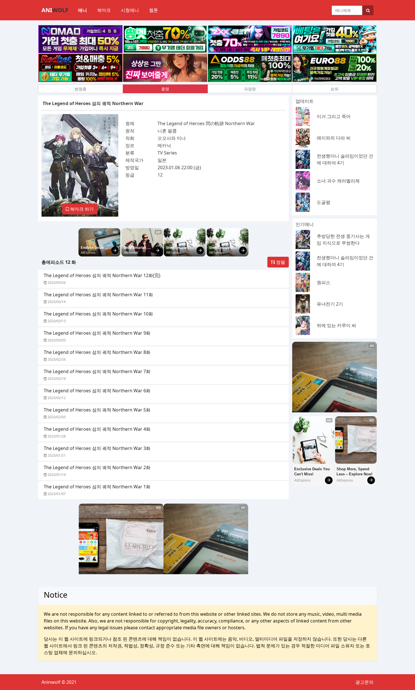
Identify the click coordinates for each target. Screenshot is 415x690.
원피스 (323, 282)
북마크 (104, 10)
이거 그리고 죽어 (334, 116)
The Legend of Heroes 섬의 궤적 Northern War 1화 (97, 487)
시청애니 (130, 10)
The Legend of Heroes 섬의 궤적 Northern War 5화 (97, 410)
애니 (82, 10)
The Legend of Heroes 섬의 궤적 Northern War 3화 (97, 448)
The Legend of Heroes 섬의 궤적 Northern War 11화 (98, 294)
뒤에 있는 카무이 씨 (336, 325)
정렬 (280, 262)
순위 (334, 89)
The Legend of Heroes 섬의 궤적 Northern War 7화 (97, 371)
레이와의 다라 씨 (334, 138)
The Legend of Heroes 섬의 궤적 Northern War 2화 (97, 467)
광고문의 (364, 682)
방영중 (80, 89)
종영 (165, 89)
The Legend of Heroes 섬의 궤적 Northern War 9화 (97, 333)
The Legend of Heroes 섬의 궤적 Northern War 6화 (97, 391)
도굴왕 (323, 202)
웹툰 (153, 10)
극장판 (250, 89)
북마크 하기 (81, 209)
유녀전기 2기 (330, 304)
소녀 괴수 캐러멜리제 (338, 181)
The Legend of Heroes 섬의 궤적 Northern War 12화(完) (102, 275)
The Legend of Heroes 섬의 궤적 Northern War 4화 (97, 429)
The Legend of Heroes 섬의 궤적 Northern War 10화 (98, 314)
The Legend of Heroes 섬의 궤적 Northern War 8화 (97, 352)
